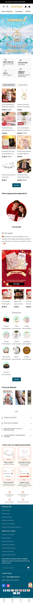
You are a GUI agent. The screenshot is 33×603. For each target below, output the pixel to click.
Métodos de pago (7, 517)
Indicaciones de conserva (9, 548)
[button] (4, 6)
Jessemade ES (18, 597)
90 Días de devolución (8, 541)
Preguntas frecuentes (8, 551)
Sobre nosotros (6, 514)
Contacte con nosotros (8, 534)
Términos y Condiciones (8, 524)
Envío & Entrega (6, 538)
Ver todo (16, 185)
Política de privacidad (8, 520)
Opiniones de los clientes (8, 555)
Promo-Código (6, 510)
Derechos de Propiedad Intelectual (11, 527)
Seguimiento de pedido (8, 545)
